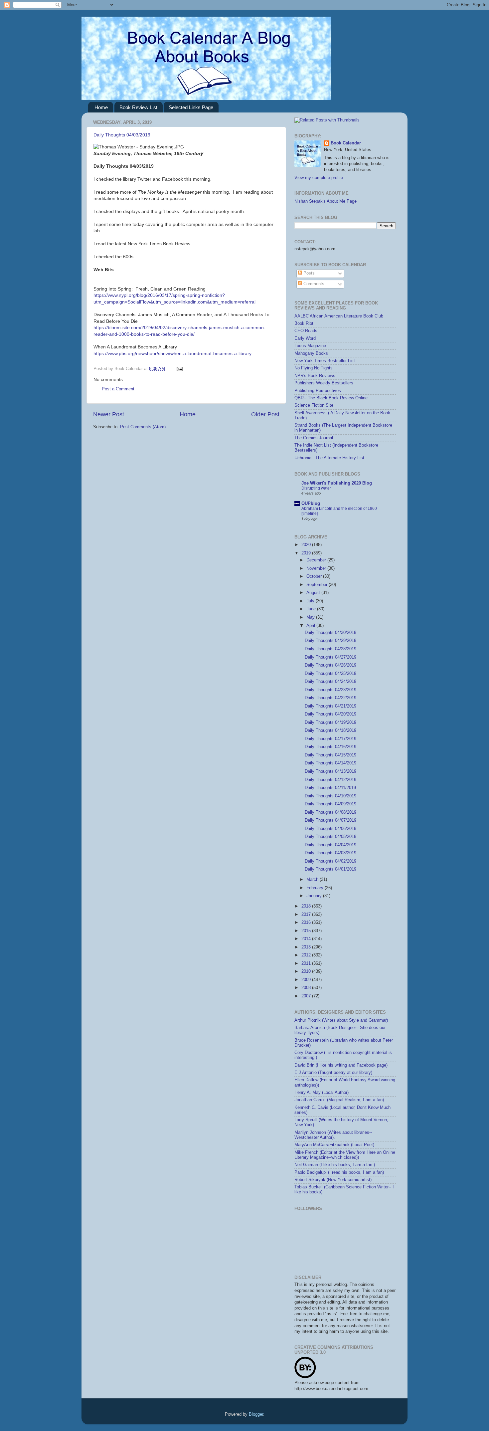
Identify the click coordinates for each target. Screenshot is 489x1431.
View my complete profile (318, 177)
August (313, 592)
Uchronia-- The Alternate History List (329, 458)
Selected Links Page (191, 107)
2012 (306, 955)
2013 (306, 947)
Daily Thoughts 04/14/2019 (330, 763)
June (311, 609)
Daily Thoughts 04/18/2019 (330, 730)
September (317, 584)
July (311, 601)
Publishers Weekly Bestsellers (323, 383)
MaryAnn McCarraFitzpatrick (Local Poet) (334, 1144)
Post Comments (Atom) (143, 427)
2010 (306, 971)
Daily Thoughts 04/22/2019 (330, 698)
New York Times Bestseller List (324, 360)
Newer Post (108, 414)
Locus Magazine (310, 345)
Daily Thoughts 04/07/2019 (330, 820)
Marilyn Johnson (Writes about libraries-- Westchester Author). (333, 1135)
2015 (306, 930)
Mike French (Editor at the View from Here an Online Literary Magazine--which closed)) (344, 1155)
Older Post (265, 414)
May (311, 617)
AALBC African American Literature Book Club (338, 316)
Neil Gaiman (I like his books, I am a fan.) (334, 1164)
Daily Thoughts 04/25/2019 (330, 673)
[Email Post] (179, 368)
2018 (306, 906)
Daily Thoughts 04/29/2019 (330, 640)
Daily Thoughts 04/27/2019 (330, 657)
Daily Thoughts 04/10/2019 (330, 796)
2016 (306, 922)
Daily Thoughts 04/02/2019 (330, 861)
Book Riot (303, 323)
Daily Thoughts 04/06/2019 (330, 828)
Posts (308, 273)
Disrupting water (316, 488)
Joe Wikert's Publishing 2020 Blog (336, 483)
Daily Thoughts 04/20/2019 (330, 714)
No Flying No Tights (313, 368)
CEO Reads (305, 330)
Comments (313, 284)
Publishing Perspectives (317, 390)
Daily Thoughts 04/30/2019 (330, 632)
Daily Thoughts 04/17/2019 (330, 738)
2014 (306, 938)
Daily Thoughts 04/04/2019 (330, 845)
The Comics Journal (313, 438)
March (313, 879)
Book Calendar (346, 143)
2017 (306, 914)
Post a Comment (118, 389)
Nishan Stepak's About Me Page (325, 201)
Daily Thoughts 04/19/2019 (330, 722)
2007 (306, 996)
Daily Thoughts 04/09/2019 (330, 804)
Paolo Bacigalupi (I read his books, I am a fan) (339, 1172)
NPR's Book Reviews (314, 375)
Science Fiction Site (313, 405)
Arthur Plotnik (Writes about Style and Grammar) (341, 1020)
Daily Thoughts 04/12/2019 (330, 779)
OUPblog (310, 503)
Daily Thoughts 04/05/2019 (330, 836)
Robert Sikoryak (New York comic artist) (333, 1179)
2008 (306, 987)
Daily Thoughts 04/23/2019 (330, 690)
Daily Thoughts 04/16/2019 (330, 746)
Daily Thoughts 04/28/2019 (330, 649)
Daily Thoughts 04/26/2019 (330, 665)
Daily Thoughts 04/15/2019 (330, 755)
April (311, 625)
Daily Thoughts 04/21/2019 (330, 706)
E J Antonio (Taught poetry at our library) (333, 1072)
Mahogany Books (311, 353)
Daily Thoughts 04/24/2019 (330, 681)
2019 (306, 553)
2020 (306, 544)
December (316, 560)
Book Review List (138, 107)
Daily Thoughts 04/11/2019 (330, 787)
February (315, 888)
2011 (306, 963)
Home (101, 107)
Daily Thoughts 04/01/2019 (330, 869)
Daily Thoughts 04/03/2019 (121, 134)
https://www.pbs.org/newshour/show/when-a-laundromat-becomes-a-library (172, 353)
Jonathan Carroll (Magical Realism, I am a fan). (339, 1100)
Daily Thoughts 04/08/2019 (330, 812)
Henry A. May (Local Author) (321, 1092)
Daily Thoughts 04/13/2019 (330, 771)
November (316, 568)
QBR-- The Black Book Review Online (331, 398)
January (314, 896)
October (314, 576)
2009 (306, 979)
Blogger (256, 1414)
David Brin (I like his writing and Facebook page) (341, 1065)
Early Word (305, 338)
